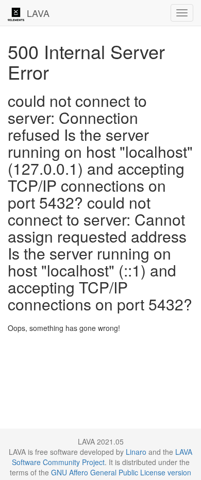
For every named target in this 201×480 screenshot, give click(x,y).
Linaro (136, 452)
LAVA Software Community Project (102, 457)
